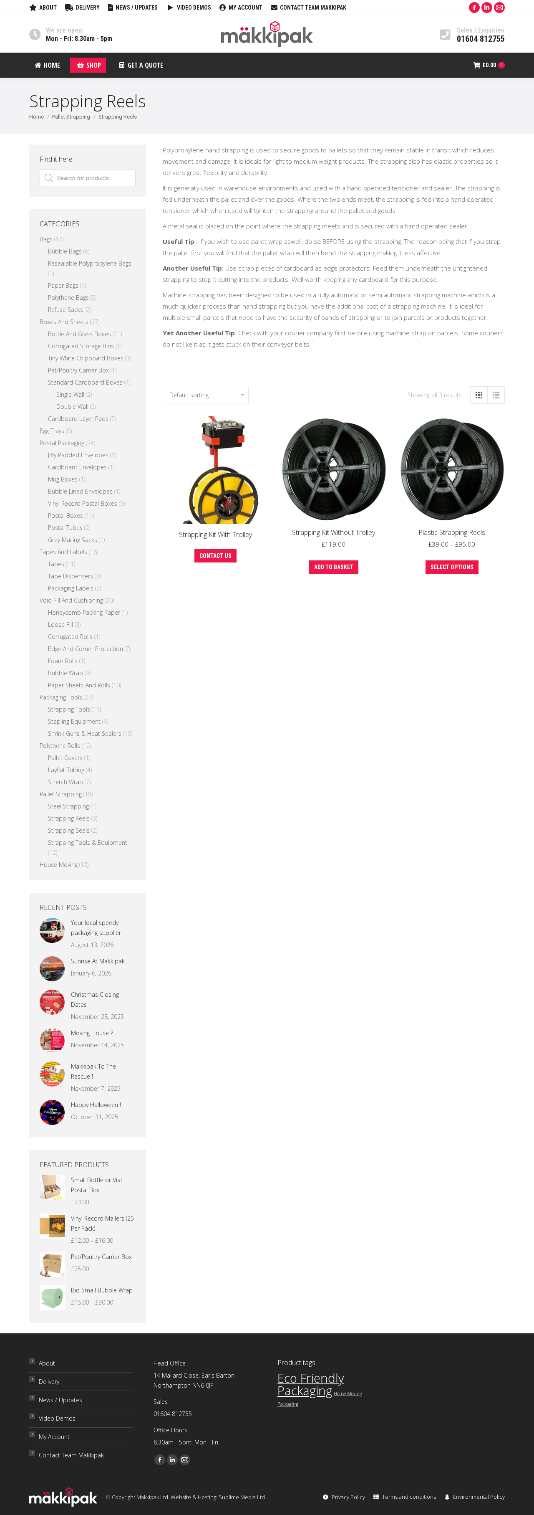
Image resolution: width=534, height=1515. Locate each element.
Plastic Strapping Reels (451, 532)
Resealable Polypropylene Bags (89, 263)
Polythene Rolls (60, 746)
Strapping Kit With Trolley (215, 534)
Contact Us (215, 555)
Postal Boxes (65, 515)
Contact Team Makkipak (71, 1455)
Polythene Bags (68, 297)
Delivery (49, 1382)
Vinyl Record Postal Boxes (82, 503)
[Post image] (52, 930)
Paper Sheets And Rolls (79, 685)
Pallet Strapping (61, 794)
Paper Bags (63, 285)
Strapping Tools (69, 709)
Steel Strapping (68, 806)
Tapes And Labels (63, 552)
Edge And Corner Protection (85, 649)
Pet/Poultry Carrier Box (78, 370)
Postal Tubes (65, 528)
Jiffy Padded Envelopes (78, 455)
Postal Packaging (62, 443)
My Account (54, 1437)
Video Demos (57, 1418)
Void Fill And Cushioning (71, 600)
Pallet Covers (65, 758)
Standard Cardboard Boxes (85, 382)
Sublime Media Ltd (242, 1497)
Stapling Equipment (74, 721)
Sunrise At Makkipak (98, 961)
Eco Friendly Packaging (310, 1384)
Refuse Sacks (65, 310)
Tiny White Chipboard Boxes (85, 358)
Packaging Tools (61, 697)
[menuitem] (43, 7)
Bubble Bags (65, 251)
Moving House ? (92, 1033)
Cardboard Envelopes (77, 467)
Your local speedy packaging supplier (96, 928)
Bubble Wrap (65, 673)
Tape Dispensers (70, 576)
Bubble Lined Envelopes (80, 491)
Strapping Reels (69, 818)
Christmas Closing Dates (95, 999)
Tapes (56, 564)
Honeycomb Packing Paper (84, 612)
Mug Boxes (63, 479)
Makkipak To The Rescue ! (93, 1071)
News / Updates (60, 1400)
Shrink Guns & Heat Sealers (84, 733)
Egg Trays (52, 431)
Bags (46, 239)
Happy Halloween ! (96, 1105)
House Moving (59, 865)
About (47, 1363)
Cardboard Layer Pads (78, 419)
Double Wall (72, 406)
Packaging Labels (70, 588)
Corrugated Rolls (70, 637)
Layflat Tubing (66, 770)
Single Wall (70, 394)
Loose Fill (60, 624)
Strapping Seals (69, 830)
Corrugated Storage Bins (81, 346)
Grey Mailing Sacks (72, 540)
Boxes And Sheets (64, 322)
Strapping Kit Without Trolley (333, 532)
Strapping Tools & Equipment (87, 842)
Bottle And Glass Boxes (79, 334)
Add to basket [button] (333, 567)
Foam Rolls (63, 661)
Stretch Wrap (65, 782)
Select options (452, 567)
